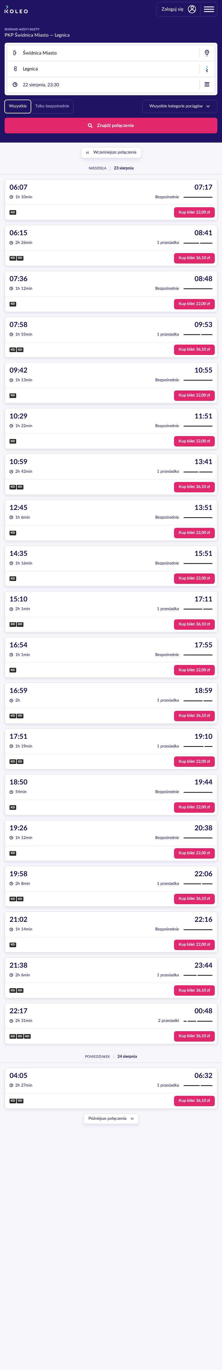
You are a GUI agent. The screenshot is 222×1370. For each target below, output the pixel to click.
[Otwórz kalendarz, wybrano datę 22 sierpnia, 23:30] (207, 85)
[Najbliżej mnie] (207, 53)
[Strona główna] (16, 9)
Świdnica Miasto (32, 35)
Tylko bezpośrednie (52, 106)
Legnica (62, 35)
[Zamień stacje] (207, 69)
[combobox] (111, 53)
